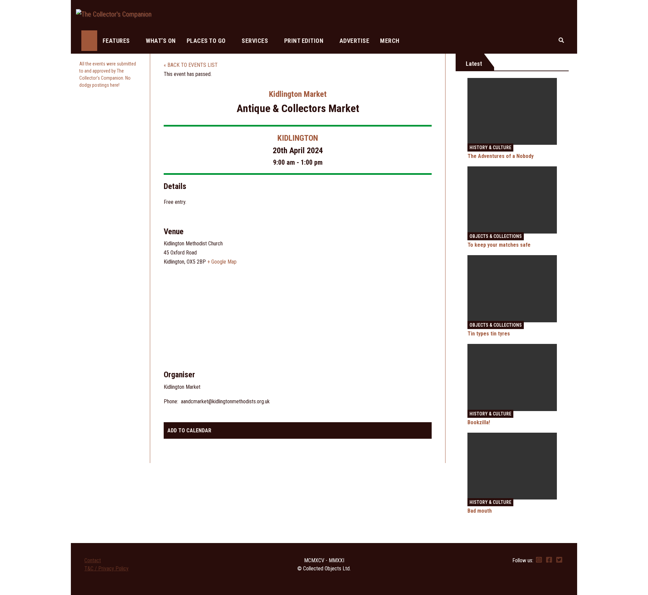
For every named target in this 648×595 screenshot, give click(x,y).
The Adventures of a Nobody (500, 156)
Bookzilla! (478, 422)
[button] (561, 40)
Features (117, 40)
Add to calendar (189, 430)
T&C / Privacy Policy (106, 568)
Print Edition (304, 40)
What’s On (161, 40)
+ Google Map (222, 262)
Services (256, 40)
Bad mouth (479, 511)
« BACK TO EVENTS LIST (191, 65)
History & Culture (490, 147)
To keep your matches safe (499, 245)
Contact (92, 560)
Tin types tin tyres (488, 333)
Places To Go (207, 40)
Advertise (355, 40)
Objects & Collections (495, 236)
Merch (390, 40)
